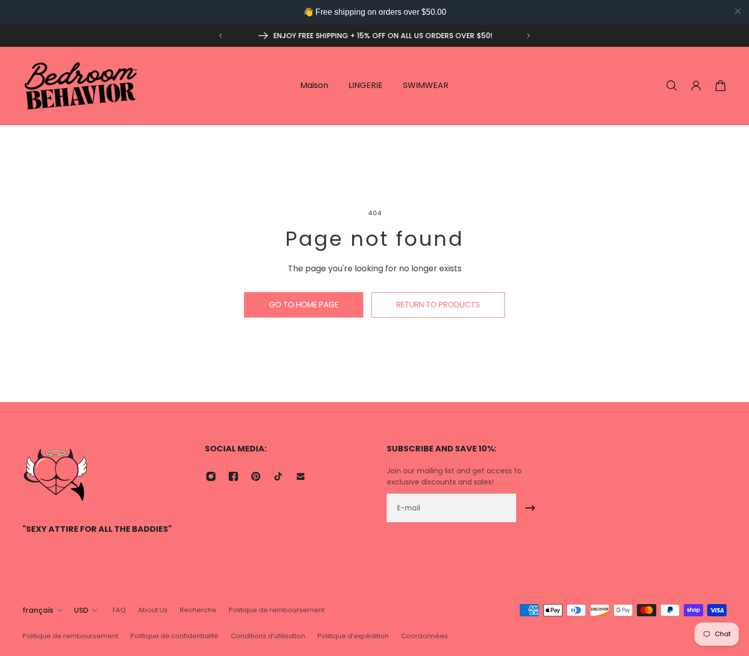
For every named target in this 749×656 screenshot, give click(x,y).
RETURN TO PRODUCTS (438, 304)
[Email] (300, 476)
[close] (738, 11)
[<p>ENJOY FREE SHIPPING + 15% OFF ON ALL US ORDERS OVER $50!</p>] (374, 36)
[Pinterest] (256, 476)
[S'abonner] (530, 508)
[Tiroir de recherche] (671, 85)
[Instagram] (211, 476)
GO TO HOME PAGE (303, 304)
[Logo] (81, 86)
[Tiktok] (278, 476)
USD (81, 610)
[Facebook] (233, 476)
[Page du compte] (696, 85)
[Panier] (720, 85)
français (38, 610)
